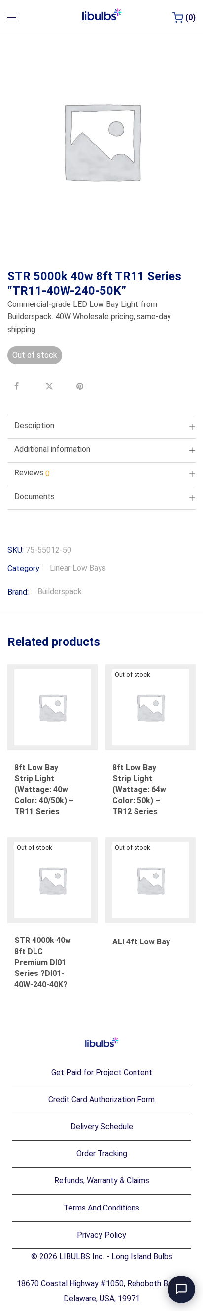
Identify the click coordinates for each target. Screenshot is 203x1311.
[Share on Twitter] (50, 386)
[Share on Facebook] (19, 386)
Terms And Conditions (101, 1207)
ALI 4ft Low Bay (141, 941)
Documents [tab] (34, 496)
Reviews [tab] (32, 473)
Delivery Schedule (101, 1126)
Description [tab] (34, 425)
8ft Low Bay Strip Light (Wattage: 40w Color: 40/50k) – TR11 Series (44, 789)
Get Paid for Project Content (101, 1072)
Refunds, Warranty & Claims (101, 1180)
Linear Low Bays (78, 567)
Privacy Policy (101, 1235)
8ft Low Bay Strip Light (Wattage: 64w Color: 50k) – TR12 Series (139, 789)
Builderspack (59, 591)
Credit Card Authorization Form (101, 1099)
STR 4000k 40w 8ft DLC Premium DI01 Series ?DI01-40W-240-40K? (42, 962)
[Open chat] (181, 1289)
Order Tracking (101, 1153)
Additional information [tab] (52, 449)
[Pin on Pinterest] (81, 386)
